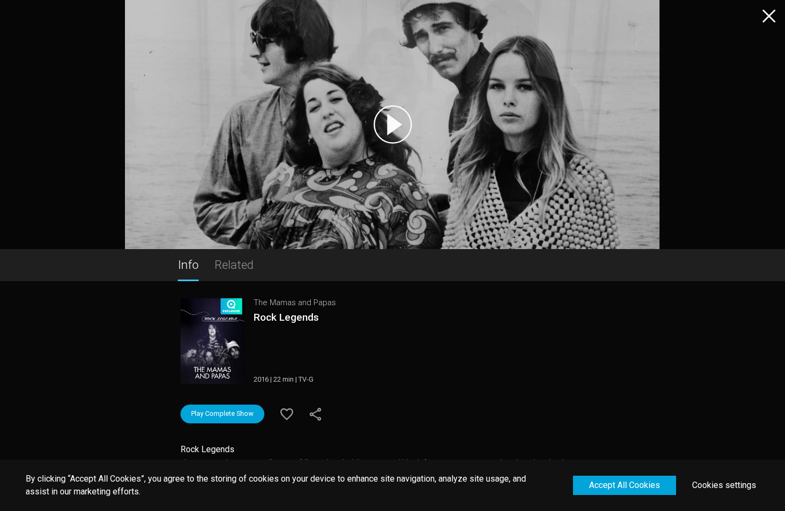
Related (234, 265)
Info (188, 265)
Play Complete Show (222, 413)
